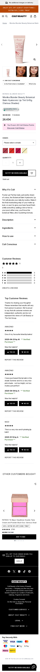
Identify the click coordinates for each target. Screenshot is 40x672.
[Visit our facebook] (9, 571)
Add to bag (20, 537)
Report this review (14, 360)
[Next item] (34, 510)
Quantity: (7, 158)
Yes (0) (12, 352)
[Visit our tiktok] (24, 571)
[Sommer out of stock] (18, 150)
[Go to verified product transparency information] (11, 109)
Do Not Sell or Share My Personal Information (19, 602)
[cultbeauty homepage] (19, 16)
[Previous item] (4, 510)
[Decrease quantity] (6, 163)
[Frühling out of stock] (5, 150)
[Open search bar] (6, 16)
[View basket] (35, 16)
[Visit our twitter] (14, 571)
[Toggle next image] (36, 44)
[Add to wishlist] (32, 173)
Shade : (6, 138)
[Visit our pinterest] (29, 571)
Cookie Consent (19, 599)
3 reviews (16, 115)
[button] (19, 110)
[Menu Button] (2, 16)
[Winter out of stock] (24, 150)
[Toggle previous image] (1, 44)
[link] (31, 16)
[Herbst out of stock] (12, 150)
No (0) (26, 352)
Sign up (19, 561)
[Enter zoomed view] (34, 59)
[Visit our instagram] (19, 571)
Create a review (10, 288)
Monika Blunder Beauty (14, 94)
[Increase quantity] (20, 163)
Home (5, 23)
